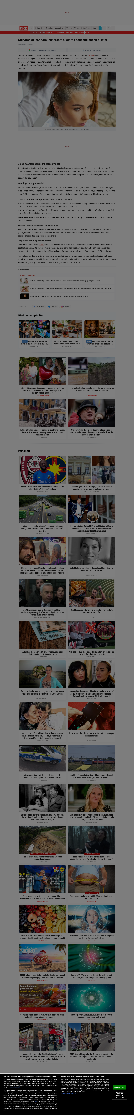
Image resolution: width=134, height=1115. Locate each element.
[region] (67, 1094)
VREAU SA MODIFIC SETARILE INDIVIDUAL (119, 1094)
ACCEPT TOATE (119, 1087)
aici (36, 1101)
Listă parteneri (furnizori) (68, 1093)
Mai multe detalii (15, 1087)
